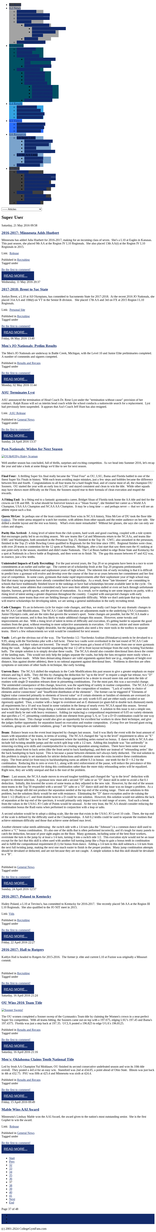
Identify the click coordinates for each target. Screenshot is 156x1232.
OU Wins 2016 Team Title (22, 1003)
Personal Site (17, 309)
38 (10, 1185)
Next (12, 1199)
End (11, 1202)
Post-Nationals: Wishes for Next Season (32, 449)
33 (10, 1168)
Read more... (15, 276)
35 (10, 1175)
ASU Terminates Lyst (18, 392)
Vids (11, 913)
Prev (12, 1161)
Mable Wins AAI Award (20, 1109)
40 (10, 1192)
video (5, 519)
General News (25, 419)
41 (10, 1195)
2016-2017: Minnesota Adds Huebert (30, 233)
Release (14, 253)
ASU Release (17, 413)
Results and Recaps (29, 363)
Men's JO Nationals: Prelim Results (29, 346)
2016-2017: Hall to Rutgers (23, 950)
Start (12, 1158)
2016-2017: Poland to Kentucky (26, 896)
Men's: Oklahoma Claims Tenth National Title (38, 1059)
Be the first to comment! (16, 269)
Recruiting (23, 259)
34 (10, 1171)
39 (10, 1188)
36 (10, 1178)
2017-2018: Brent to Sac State (25, 289)
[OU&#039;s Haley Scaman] (20, 456)
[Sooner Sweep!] (12, 1010)
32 (10, 1165)
